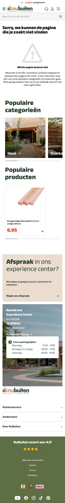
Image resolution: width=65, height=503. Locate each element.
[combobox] (32, 16)
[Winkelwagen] (58, 9)
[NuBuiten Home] (19, 9)
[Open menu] (4, 9)
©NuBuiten (32, 475)
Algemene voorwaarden (32, 460)
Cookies (32, 465)
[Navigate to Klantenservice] (46, 9)
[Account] (52, 9)
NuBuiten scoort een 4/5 (33, 442)
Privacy (32, 470)
